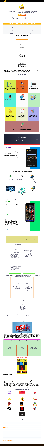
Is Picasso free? (4, 425)
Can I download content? (5, 427)
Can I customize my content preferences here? (8, 438)
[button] (39, 1)
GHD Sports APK (35, 405)
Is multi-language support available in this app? (8, 440)
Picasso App (9, 0)
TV (9, 405)
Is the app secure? (5, 429)
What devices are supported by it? (6, 431)
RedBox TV (34, 394)
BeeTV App (34, 400)
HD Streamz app (9, 394)
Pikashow (9, 400)
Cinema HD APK (22, 400)
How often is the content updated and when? (7, 442)
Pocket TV (22, 416)
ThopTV (22, 394)
